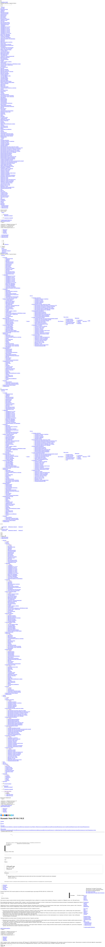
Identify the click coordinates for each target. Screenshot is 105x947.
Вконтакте (5, 229)
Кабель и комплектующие (13, 593)
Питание (9, 688)
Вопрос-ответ (86, 921)
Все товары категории (90, 891)
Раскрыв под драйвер (53, 830)
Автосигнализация (42, 826)
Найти (2, 945)
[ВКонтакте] (1, 815)
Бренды (85, 898)
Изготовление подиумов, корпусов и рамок (17, 710)
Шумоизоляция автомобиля (13, 719)
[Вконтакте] (3, 240)
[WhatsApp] (9, 815)
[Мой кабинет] (1, 525)
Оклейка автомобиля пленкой (14, 728)
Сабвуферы (10, 565)
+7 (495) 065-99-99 (4, 205)
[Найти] (1, 6)
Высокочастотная (4, 830)
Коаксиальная (40, 830)
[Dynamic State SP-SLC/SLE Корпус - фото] (23, 835)
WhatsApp (5, 232)
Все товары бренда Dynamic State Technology (95, 892)
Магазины (86, 908)
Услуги (6, 698)
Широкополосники (20, 830)
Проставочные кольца (73, 830)
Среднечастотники (28, 830)
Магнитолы (10, 635)
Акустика (10, 545)
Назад (8, 541)
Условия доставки (87, 917)
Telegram (5, 230)
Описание (5, 885)
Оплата (4, 888)
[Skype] (11, 815)
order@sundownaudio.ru (5, 221)
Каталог (7, 542)
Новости (85, 903)
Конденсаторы (46, 830)
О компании (86, 902)
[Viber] (8, 815)
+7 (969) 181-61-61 (4, 207)
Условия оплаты (87, 916)
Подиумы (67, 830)
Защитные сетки (61, 830)
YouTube (4, 231)
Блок (85, 909)
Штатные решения (11, 615)
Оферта (85, 911)
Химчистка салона (11, 749)
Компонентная (35, 830)
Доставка (5, 889)
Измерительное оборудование (77, 826)
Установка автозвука (12, 701)
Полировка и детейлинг (13, 737)
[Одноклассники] (3, 815)
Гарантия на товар (87, 919)
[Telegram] (3, 241)
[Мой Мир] (4, 815)
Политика (86, 910)
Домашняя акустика (92, 830)
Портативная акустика (83, 830)
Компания (7, 775)
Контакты (86, 905)
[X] (6, 815)
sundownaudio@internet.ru (6, 219)
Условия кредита (87, 918)
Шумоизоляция (11, 651)
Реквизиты (86, 913)
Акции (85, 896)
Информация (86, 906)
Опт (84, 920)
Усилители (10, 581)
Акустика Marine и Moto (13, 624)
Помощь (85, 914)
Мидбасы (14, 830)
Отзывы (4, 886)
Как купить (7, 766)
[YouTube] (3, 242)
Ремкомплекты (86, 826)
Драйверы (10, 830)
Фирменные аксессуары (13, 666)
